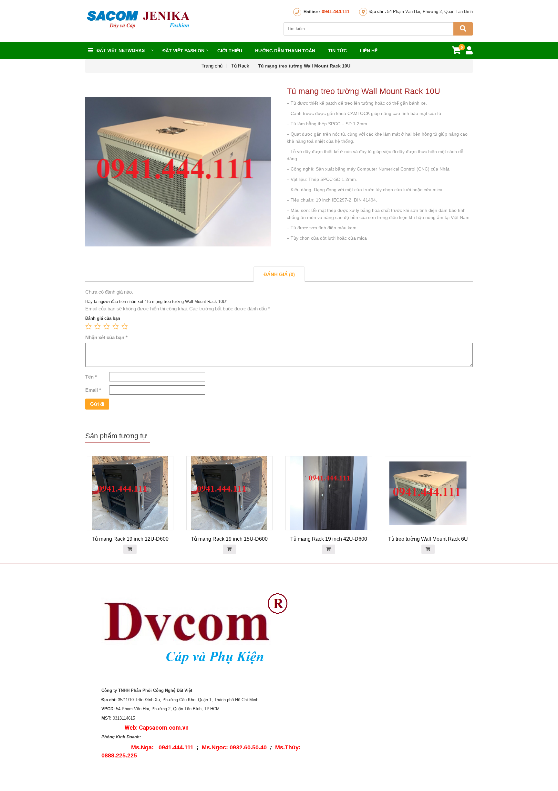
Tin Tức (337, 50)
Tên (91, 377)
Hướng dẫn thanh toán (285, 50)
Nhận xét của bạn (106, 337)
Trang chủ (212, 65)
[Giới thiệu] (356, 609)
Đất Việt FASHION (183, 50)
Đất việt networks (121, 50)
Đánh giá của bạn (102, 318)
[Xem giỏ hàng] (456, 51)
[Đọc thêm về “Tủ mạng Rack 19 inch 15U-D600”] (229, 549)
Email (93, 390)
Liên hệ (368, 50)
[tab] (279, 274)
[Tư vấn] (356, 639)
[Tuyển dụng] (356, 624)
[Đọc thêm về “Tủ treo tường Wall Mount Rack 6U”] (428, 549)
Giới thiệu (229, 50)
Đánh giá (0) (279, 274)
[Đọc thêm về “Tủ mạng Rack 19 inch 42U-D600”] (328, 549)
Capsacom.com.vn (164, 727)
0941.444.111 (335, 11)
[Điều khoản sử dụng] (356, 660)
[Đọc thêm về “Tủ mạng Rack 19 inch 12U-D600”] (130, 549)
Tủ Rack (240, 65)
